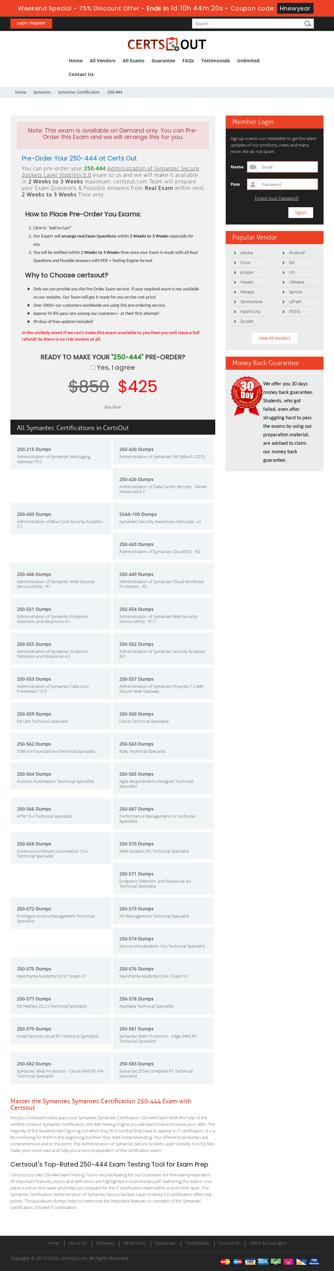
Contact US (229, 1243)
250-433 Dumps (34, 514)
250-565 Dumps (136, 774)
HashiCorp (250, 311)
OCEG (294, 311)
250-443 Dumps (136, 544)
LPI (292, 272)
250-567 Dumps (136, 809)
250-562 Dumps (34, 744)
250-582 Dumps (34, 1064)
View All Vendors (275, 338)
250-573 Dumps (136, 909)
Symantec (42, 92)
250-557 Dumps (136, 679)
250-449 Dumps (136, 574)
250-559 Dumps (34, 714)
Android (297, 253)
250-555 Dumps (34, 644)
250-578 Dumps (136, 999)
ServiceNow (251, 301)
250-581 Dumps (136, 1029)
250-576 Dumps (136, 969)
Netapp (247, 292)
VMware (296, 282)
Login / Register (31, 23)
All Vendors (102, 60)
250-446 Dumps (34, 574)
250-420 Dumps (136, 449)
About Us (77, 1243)
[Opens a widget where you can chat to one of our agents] (289, 1234)
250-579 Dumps (34, 1029)
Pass (235, 184)
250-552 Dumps (136, 644)
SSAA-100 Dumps (138, 514)
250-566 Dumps (34, 809)
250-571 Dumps (136, 874)
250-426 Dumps (136, 479)
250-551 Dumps (34, 609)
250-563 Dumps (136, 744)
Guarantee (163, 60)
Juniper (247, 272)
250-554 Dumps (136, 609)
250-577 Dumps (34, 999)
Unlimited (248, 60)
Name (237, 167)
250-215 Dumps (34, 449)
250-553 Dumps (34, 679)
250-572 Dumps (34, 909)
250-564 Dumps (34, 774)
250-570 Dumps (136, 844)
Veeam (246, 282)
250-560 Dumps (136, 714)
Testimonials (215, 60)
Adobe (246, 253)
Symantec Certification (78, 92)
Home (76, 60)
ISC (292, 262)
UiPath (295, 301)
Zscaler (247, 321)
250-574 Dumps (136, 939)
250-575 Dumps (34, 969)
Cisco (245, 262)
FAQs (188, 60)
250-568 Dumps (34, 844)
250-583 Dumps (136, 1064)
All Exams (133, 60)
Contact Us (81, 74)
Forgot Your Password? (277, 198)
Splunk (295, 292)
